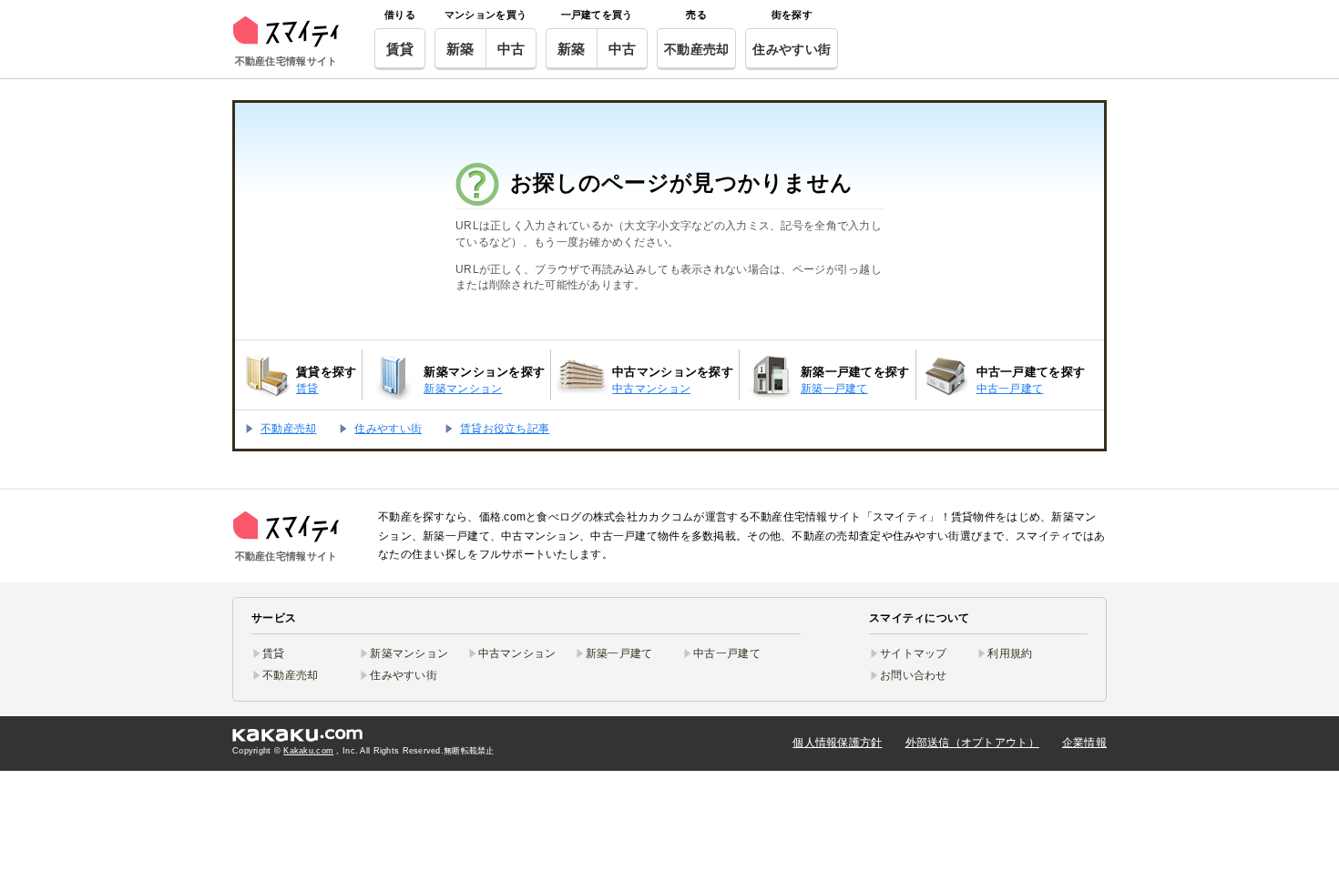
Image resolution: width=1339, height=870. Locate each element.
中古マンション (517, 653)
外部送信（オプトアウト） (972, 742)
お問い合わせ (913, 675)
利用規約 (1009, 653)
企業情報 (1084, 742)
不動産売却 (696, 49)
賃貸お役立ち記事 (504, 428)
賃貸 (400, 48)
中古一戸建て (727, 653)
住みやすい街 (791, 49)
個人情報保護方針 (837, 742)
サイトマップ (913, 653)
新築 (460, 48)
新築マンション (409, 653)
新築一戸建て (619, 653)
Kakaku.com (308, 750)
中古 (511, 48)
